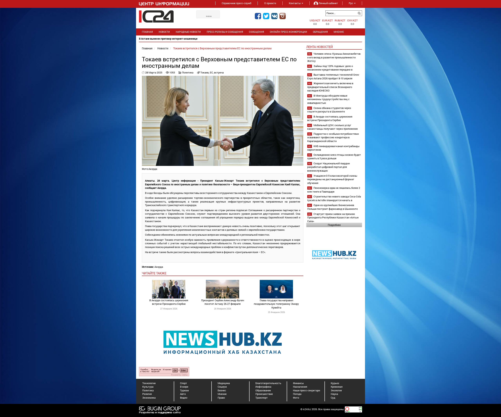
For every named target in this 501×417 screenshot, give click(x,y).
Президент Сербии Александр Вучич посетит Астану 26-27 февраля (222, 302)
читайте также (154, 273)
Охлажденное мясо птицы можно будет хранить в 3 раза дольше (334, 156)
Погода (297, 394)
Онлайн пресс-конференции (288, 31)
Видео (183, 397)
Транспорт (261, 397)
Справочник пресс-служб (236, 3)
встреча (219, 72)
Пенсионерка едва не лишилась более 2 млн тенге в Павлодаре (333, 189)
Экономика (149, 397)
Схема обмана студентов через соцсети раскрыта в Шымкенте (329, 109)
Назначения (300, 386)
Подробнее (334, 225)
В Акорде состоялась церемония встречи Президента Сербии (168, 302)
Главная (147, 31)
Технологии (149, 383)
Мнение (339, 31)
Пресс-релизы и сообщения (225, 31)
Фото (296, 397)
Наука (334, 394)
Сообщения (256, 31)
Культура (147, 386)
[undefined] (164, 371)
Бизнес (222, 390)
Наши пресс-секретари (306, 390)
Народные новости (188, 31)
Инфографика (263, 386)
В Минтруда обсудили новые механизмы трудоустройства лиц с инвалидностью (328, 99)
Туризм (184, 390)
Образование (263, 390)
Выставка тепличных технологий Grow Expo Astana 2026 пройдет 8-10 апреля (333, 76)
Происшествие (264, 394)
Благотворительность (268, 383)
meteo (209, 16)
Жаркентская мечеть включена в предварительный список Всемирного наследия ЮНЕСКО (330, 86)
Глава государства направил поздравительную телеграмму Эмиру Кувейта (276, 304)
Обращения (320, 31)
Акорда (158, 267)
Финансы (298, 383)
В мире (184, 386)
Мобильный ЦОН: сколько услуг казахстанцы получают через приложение (332, 127)
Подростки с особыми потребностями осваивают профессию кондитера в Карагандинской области (333, 137)
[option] (250, 39)
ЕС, (212, 72)
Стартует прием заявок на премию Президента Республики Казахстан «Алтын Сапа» (333, 217)
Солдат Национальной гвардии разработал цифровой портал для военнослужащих (328, 167)
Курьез (335, 383)
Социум (222, 386)
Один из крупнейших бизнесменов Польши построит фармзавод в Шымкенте (332, 207)
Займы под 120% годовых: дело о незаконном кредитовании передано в (330, 67)
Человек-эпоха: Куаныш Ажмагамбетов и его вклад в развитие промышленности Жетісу (333, 57)
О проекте (270, 3)
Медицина (224, 383)
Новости (164, 31)
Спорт (183, 383)
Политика (187, 72)
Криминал (336, 386)
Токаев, (205, 72)
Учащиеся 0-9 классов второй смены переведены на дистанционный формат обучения (332, 179)
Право (221, 397)
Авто (183, 394)
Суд (333, 397)
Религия (147, 394)
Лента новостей (319, 47)
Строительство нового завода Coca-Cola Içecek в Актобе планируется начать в (334, 198)
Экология (336, 390)
